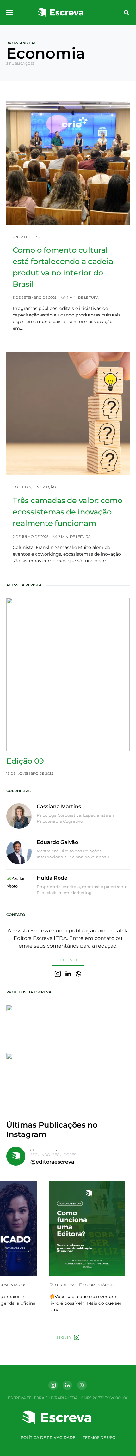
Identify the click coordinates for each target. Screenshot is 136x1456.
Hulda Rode (52, 878)
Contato (68, 960)
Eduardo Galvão (57, 842)
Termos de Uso (99, 1437)
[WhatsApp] (78, 974)
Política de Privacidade (48, 1437)
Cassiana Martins (59, 806)
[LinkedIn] (68, 974)
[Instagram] (57, 974)
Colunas (22, 487)
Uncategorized (29, 237)
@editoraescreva (52, 1162)
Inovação (45, 487)
